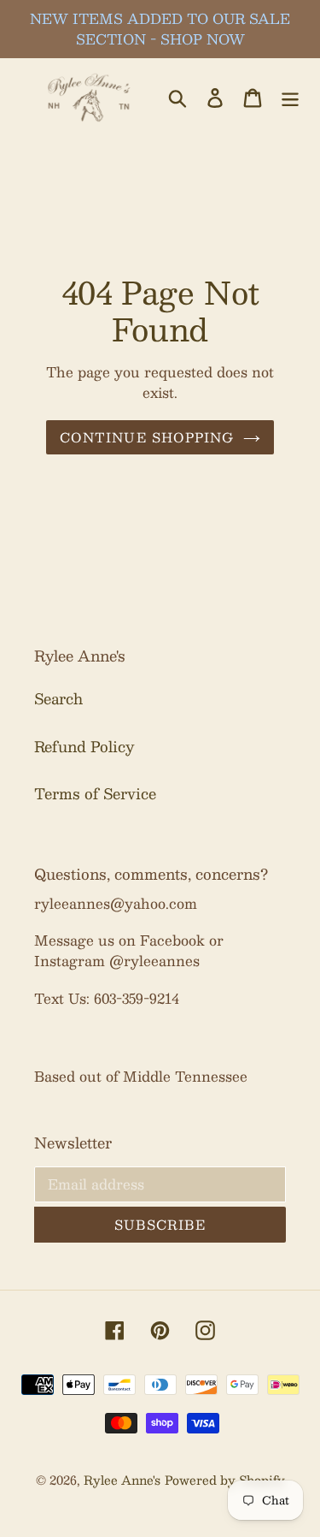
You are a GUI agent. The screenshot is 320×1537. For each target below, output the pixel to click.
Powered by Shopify (225, 1479)
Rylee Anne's (122, 1479)
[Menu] (290, 96)
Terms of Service (95, 793)
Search (58, 698)
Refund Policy (84, 746)
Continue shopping (147, 437)
